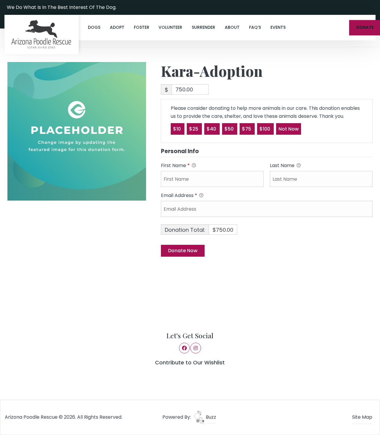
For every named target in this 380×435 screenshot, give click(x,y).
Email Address (179, 195)
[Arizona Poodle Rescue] (41, 34)
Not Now (288, 129)
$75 (247, 129)
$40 (212, 129)
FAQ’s (255, 27)
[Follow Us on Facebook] (361, 7)
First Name (175, 165)
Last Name (283, 165)
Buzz (210, 417)
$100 (265, 129)
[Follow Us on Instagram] (369, 7)
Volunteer (170, 27)
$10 (177, 129)
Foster (141, 27)
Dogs (94, 27)
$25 (194, 129)
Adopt (117, 27)
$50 (229, 129)
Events (278, 27)
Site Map (362, 417)
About (232, 27)
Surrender (203, 27)
